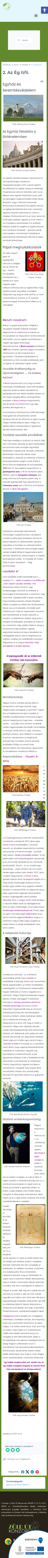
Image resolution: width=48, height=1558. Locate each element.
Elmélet (25, 65)
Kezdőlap (7, 65)
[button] (44, 10)
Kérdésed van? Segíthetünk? (18, 1459)
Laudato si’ (7, 580)
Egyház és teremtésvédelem (17, 1484)
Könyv (16, 65)
